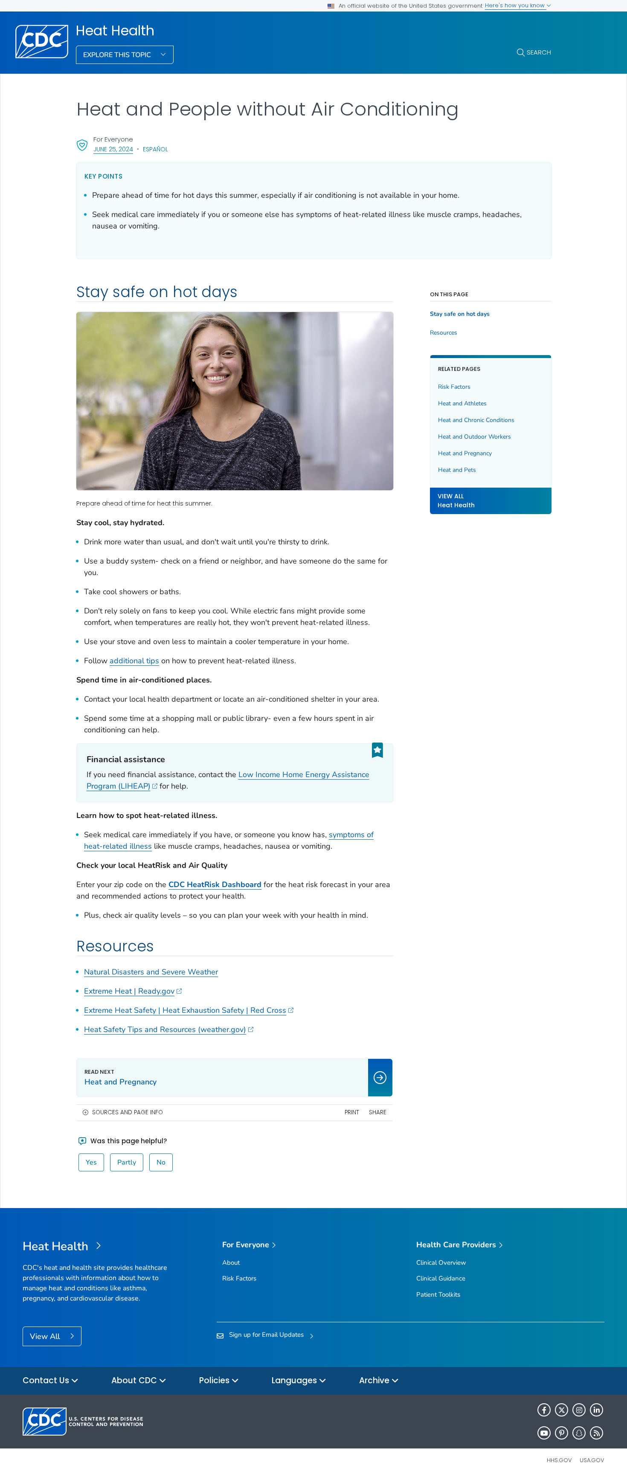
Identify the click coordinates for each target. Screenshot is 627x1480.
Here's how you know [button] (515, 5)
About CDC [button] (135, 1380)
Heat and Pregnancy (465, 453)
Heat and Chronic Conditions (476, 420)
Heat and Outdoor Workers (474, 437)
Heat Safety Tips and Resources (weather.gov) (165, 1029)
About (231, 1262)
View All (46, 1336)
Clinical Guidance (440, 1278)
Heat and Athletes (462, 403)
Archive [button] (375, 1380)
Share (377, 1112)
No (161, 1162)
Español (155, 149)
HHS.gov (559, 1460)
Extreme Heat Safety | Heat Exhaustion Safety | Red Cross (185, 1010)
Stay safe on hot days (460, 314)
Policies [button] (215, 1380)
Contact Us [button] (47, 1380)
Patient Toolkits (438, 1294)
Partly (126, 1162)
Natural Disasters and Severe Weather (151, 972)
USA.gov (592, 1460)
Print (352, 1112)
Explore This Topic (118, 55)
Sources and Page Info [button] (127, 1112)
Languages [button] (295, 1380)
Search (539, 52)
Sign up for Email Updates (266, 1334)
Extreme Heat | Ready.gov (129, 991)
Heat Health (115, 30)
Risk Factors (454, 387)
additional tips (134, 661)
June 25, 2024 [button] (113, 149)
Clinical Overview (441, 1262)
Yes (91, 1162)
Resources (443, 333)
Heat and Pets (457, 470)
